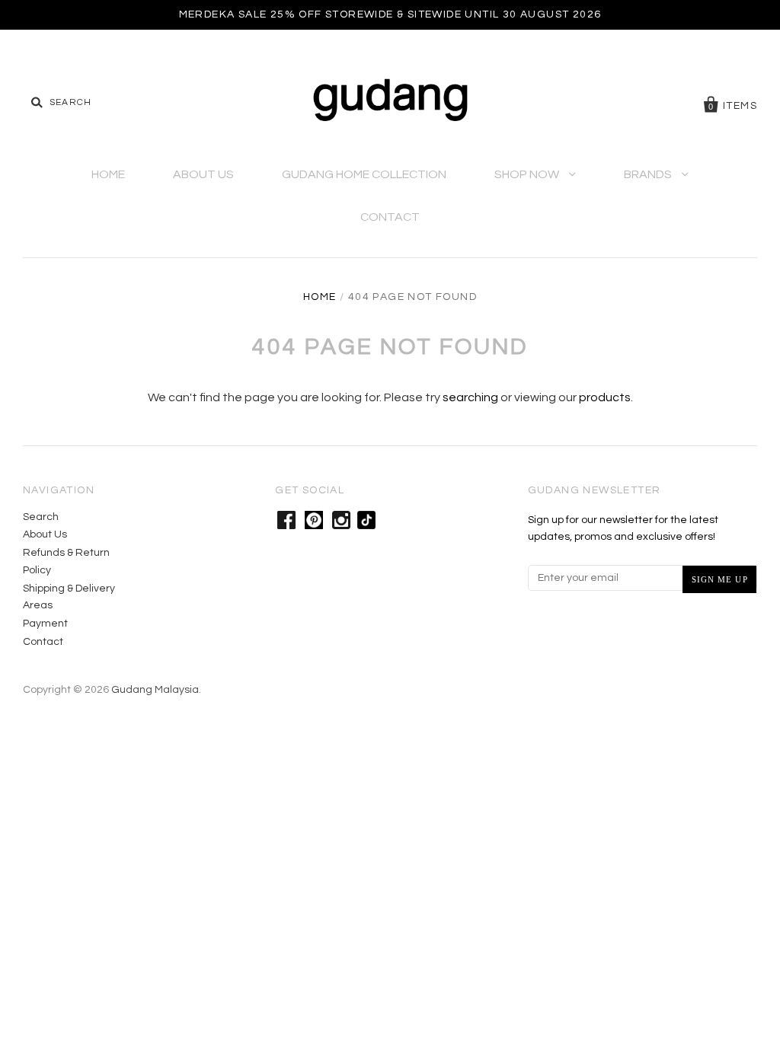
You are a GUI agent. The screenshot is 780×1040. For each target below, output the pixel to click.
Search (41, 517)
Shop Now (527, 174)
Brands (649, 174)
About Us (203, 174)
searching (470, 397)
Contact (390, 217)
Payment (45, 623)
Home (108, 174)
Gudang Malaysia (155, 689)
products (605, 397)
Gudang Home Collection (364, 174)
